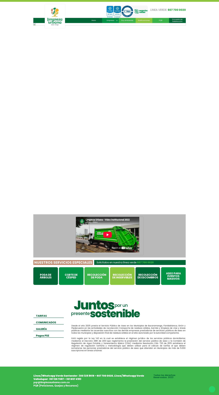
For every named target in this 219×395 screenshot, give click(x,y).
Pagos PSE (42, 335)
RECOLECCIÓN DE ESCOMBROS (148, 276)
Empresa (110, 20)
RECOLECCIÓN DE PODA (96, 276)
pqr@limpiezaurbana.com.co (51, 382)
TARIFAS (41, 316)
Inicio (94, 20)
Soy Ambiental (127, 20)
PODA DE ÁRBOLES (46, 276)
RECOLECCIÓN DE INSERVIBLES (122, 276)
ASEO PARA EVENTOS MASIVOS (173, 276)
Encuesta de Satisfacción (177, 20)
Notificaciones (144, 20)
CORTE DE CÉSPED (71, 276)
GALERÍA (41, 329)
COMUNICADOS (46, 322)
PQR (160, 20)
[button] (44, 118)
